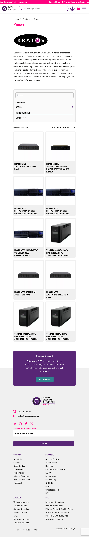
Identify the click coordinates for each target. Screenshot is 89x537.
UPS (47, 493)
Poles (47, 486)
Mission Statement (21, 476)
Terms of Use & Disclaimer (57, 512)
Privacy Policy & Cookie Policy (59, 509)
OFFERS (49, 482)
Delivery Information (54, 502)
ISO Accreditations (21, 479)
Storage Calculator (21, 509)
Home (16, 18)
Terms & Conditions (54, 519)
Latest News (18, 469)
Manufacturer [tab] (23, 113)
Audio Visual (51, 462)
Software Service (21, 522)
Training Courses (21, 502)
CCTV (48, 472)
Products (26, 18)
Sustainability (19, 472)
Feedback (17, 482)
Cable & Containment (55, 469)
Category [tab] (20, 102)
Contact (16, 462)
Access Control (52, 459)
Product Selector (21, 512)
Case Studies (19, 465)
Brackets (49, 465)
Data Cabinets (51, 476)
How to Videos (20, 505)
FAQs (15, 515)
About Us (17, 459)
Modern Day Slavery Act (56, 515)
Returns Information (54, 505)
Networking (50, 479)
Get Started (44, 379)
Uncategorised (52, 489)
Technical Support (21, 519)
